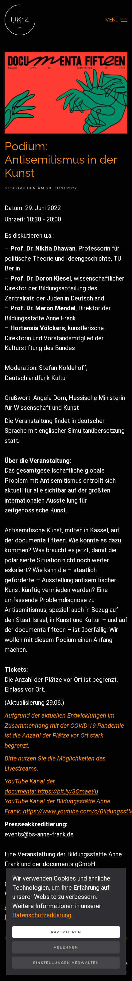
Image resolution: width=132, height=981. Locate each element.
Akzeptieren (66, 932)
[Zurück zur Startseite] (20, 20)
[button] (116, 20)
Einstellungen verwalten (66, 962)
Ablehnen (66, 947)
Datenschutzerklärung (41, 915)
